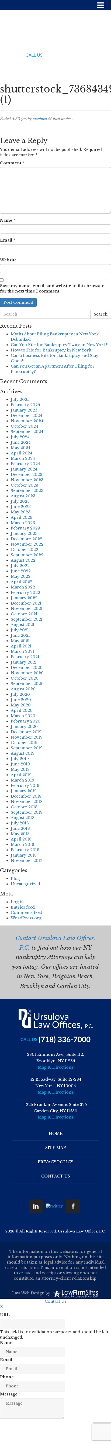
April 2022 (21, 581)
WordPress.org (26, 918)
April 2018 (21, 839)
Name (7, 220)
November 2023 (27, 479)
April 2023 (21, 517)
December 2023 (26, 474)
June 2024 (21, 442)
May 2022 (20, 576)
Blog (15, 878)
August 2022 (23, 560)
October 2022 (24, 549)
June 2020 (21, 699)
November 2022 (27, 544)
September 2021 (27, 619)
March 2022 (23, 587)
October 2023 (24, 485)
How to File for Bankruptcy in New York (51, 350)
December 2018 (26, 796)
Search (100, 314)
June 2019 (20, 764)
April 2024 (21, 453)
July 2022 (20, 565)
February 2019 (25, 785)
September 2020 (27, 683)
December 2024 (26, 415)
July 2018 (20, 823)
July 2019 (20, 758)
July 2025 (20, 399)
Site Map (55, 1147)
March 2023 (23, 522)
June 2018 (20, 828)
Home (56, 1133)
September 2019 (27, 748)
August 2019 (22, 753)
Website (8, 260)
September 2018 (27, 812)
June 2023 (21, 506)
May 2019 (20, 769)
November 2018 (27, 801)
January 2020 (24, 726)
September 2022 (27, 555)
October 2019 (24, 742)
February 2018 (25, 849)
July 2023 (20, 501)
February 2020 (25, 721)
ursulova (40, 118)
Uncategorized (25, 884)
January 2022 (24, 597)
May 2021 (20, 640)
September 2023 (27, 490)
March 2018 (22, 844)
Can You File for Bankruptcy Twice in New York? (59, 344)
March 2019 (22, 780)
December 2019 (26, 732)
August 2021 (22, 624)
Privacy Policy (55, 1162)
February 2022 (25, 592)
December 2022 (26, 538)
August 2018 (22, 817)
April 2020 (22, 710)
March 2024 (23, 458)
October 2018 (24, 807)
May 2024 (20, 447)
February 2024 (25, 463)
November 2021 (27, 608)
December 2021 (26, 603)
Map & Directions (55, 1067)
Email (7, 240)
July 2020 (20, 694)
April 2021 (21, 646)
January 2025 (24, 410)
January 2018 (24, 855)
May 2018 (20, 833)
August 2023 (23, 496)
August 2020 (23, 689)
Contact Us (55, 1176)
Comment (12, 163)
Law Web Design (28, 1293)
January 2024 (24, 469)
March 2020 (23, 715)
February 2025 (25, 404)
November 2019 (27, 737)
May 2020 (21, 705)
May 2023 (20, 512)
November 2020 (27, 673)
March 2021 (22, 651)
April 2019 (21, 774)
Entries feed (23, 907)
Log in (17, 901)
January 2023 (24, 533)
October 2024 (24, 426)
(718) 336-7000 (65, 55)
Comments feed (26, 912)
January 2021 (24, 662)
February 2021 (25, 656)
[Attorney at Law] (55, 33)
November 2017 (26, 860)
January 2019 (24, 790)
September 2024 (27, 431)
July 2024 (20, 437)
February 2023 (25, 528)
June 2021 (20, 635)
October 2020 (25, 678)
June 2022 (21, 571)
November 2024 (27, 421)
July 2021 (20, 630)
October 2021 (24, 614)
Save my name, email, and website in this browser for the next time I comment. (52, 288)
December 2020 (27, 667)
